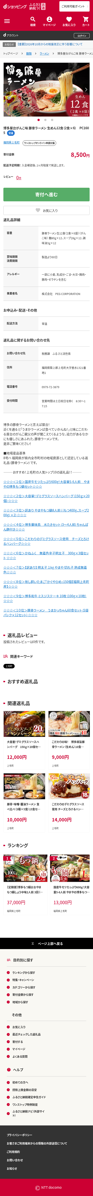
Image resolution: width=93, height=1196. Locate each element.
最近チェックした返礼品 (26, 1034)
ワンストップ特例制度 (25, 1104)
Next (86, 89)
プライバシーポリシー (19, 1135)
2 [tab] (45, 120)
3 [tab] (52, 120)
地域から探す (20, 1002)
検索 (33, 24)
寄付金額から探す (23, 994)
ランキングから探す (23, 972)
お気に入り (69, 24)
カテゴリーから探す (23, 987)
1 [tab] (39, 120)
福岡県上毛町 (11, 142)
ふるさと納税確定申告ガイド (29, 1097)
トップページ (10, 53)
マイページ (49, 24)
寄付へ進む (46, 194)
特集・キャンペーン (23, 980)
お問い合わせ (15, 1160)
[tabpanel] (46, 89)
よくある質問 (20, 1056)
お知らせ (12, 1168)
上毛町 (9, 666)
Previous (6, 89)
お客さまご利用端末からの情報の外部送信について (37, 1143)
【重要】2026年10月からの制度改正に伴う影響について (50, 44)
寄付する (17, 1042)
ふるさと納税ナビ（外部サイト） (28, 1113)
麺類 (29, 53)
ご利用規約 (13, 1152)
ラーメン (44, 53)
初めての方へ (20, 1082)
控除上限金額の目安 (24, 1090)
